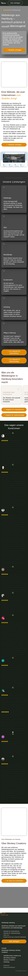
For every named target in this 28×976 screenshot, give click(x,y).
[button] (25, 3)
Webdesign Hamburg (8, 922)
